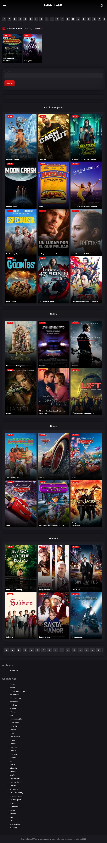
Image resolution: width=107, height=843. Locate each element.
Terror (12, 810)
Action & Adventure (18, 691)
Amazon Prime (16, 698)
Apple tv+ (14, 705)
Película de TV (15, 782)
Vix (11, 820)
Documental (15, 736)
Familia (13, 743)
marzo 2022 (15, 670)
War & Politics (15, 824)
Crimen (13, 729)
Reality (13, 785)
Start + (12, 803)
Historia (13, 757)
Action (12, 687)
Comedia (13, 726)
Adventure (14, 694)
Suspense (14, 806)
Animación (14, 701)
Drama (12, 740)
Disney (12, 733)
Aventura (13, 708)
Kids (12, 761)
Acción (12, 684)
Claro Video (14, 722)
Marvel (12, 764)
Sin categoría (15, 799)
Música (13, 771)
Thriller (13, 813)
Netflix (12, 775)
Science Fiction (16, 796)
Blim (11, 715)
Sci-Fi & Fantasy (16, 792)
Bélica (12, 712)
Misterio (13, 768)
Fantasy (13, 750)
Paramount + (15, 778)
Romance (14, 789)
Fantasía (13, 747)
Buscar (7, 71)
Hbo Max (13, 754)
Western (13, 827)
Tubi (11, 817)
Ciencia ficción (16, 719)
